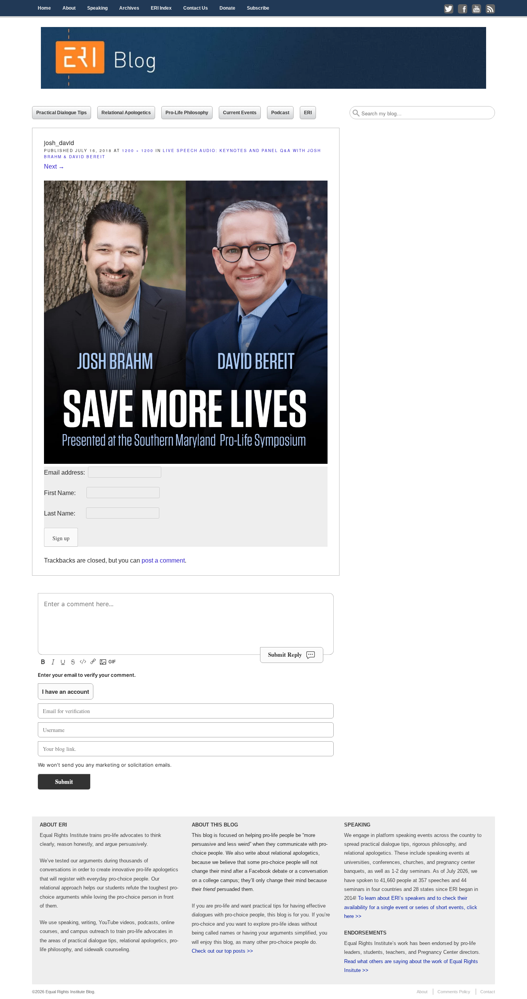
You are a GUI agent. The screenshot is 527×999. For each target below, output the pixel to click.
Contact (487, 991)
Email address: (65, 472)
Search (356, 113)
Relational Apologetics (126, 112)
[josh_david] (186, 461)
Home (44, 8)
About (69, 8)
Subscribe (258, 8)
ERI (308, 112)
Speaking (97, 8)
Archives (129, 8)
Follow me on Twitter (448, 9)
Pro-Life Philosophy (187, 112)
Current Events (240, 112)
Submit (64, 781)
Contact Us (195, 8)
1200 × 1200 (138, 150)
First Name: (64, 493)
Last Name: (64, 513)
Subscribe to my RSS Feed (490, 9)
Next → (54, 166)
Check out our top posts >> (222, 951)
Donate (227, 8)
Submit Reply (285, 654)
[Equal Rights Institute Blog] (263, 58)
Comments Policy (453, 991)
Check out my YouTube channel (476, 9)
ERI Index (161, 8)
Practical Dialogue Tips (61, 112)
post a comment (163, 560)
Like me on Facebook (462, 9)
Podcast (280, 112)
